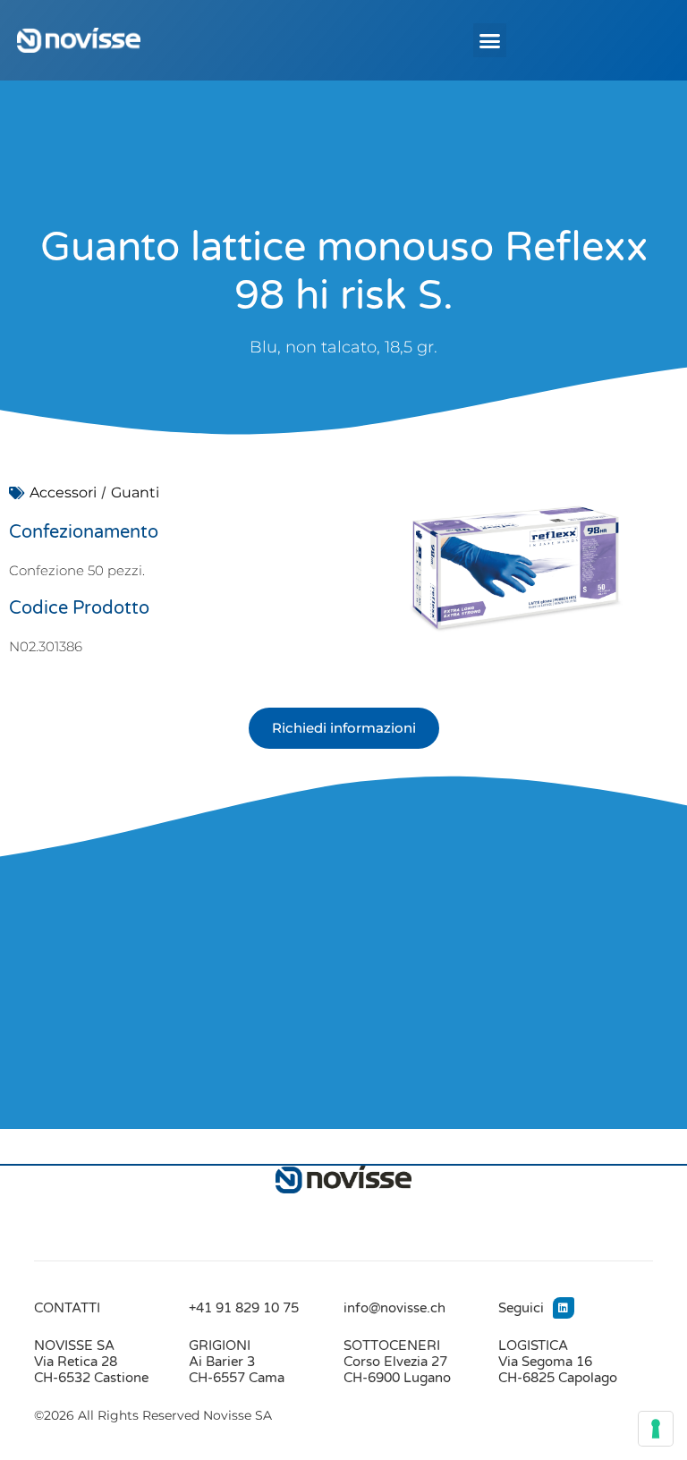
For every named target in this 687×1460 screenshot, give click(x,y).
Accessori (63, 492)
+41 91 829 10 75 (244, 1308)
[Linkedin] (563, 1308)
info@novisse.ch (394, 1308)
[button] (490, 40)
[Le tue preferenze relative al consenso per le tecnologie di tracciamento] (656, 1429)
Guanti (135, 492)
